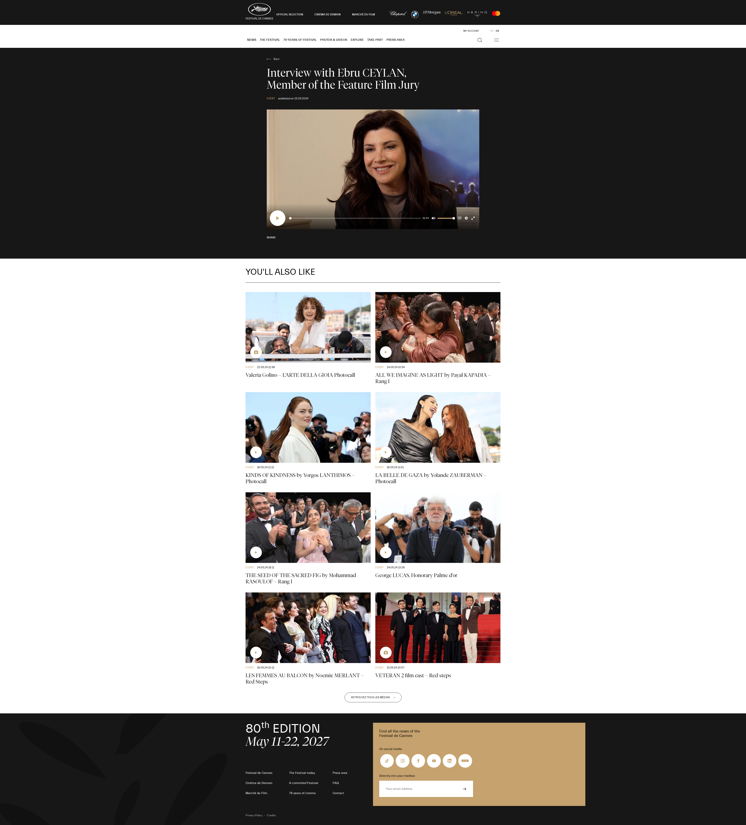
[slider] (355, 218)
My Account (471, 31)
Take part (375, 40)
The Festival (270, 40)
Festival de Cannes (259, 773)
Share (271, 237)
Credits (271, 815)
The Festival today (302, 773)
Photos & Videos (333, 40)
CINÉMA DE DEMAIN (327, 14)
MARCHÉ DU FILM (363, 14)
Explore (357, 40)
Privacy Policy (254, 815)
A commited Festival (303, 783)
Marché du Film (256, 793)
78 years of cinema (302, 793)
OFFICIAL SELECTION (289, 14)
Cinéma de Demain (259, 783)
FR (491, 31)
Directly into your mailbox (397, 776)
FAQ (336, 783)
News (251, 40)
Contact (338, 793)
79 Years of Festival (300, 40)
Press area (395, 40)
